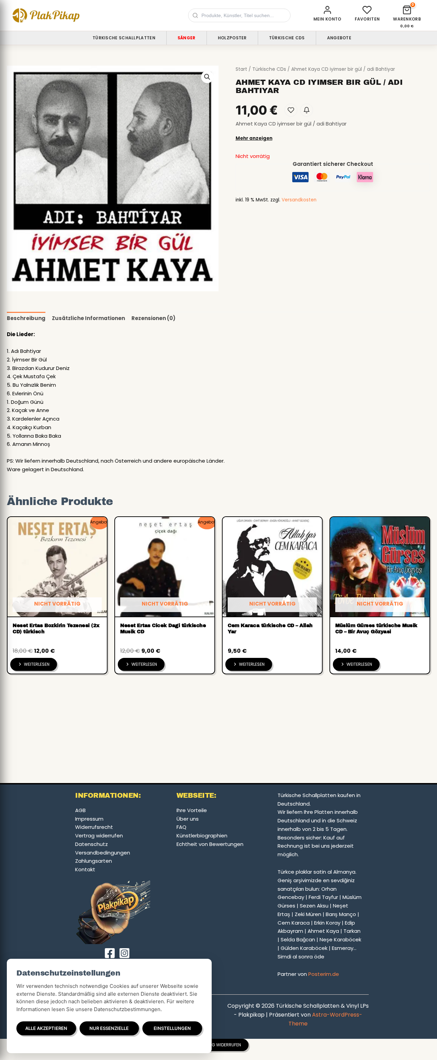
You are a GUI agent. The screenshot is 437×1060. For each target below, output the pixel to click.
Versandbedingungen (102, 852)
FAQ (181, 827)
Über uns (188, 818)
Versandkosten (299, 200)
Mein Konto (327, 19)
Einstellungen (172, 1028)
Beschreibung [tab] (26, 318)
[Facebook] (109, 953)
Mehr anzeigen (254, 138)
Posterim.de (323, 974)
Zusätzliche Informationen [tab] (88, 318)
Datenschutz (91, 844)
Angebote (339, 38)
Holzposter (232, 38)
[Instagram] (124, 953)
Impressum (89, 818)
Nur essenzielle (109, 1028)
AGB (80, 810)
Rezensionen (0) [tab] (153, 318)
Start (241, 69)
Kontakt (85, 869)
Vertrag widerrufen (99, 835)
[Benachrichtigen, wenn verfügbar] (306, 110)
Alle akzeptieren (46, 1028)
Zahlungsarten (93, 860)
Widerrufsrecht (94, 827)
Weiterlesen (37, 664)
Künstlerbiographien (202, 835)
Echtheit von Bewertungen (210, 844)
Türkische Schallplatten (124, 38)
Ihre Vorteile (192, 810)
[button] (207, 77)
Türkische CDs (287, 38)
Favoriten (367, 19)
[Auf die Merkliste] (290, 110)
